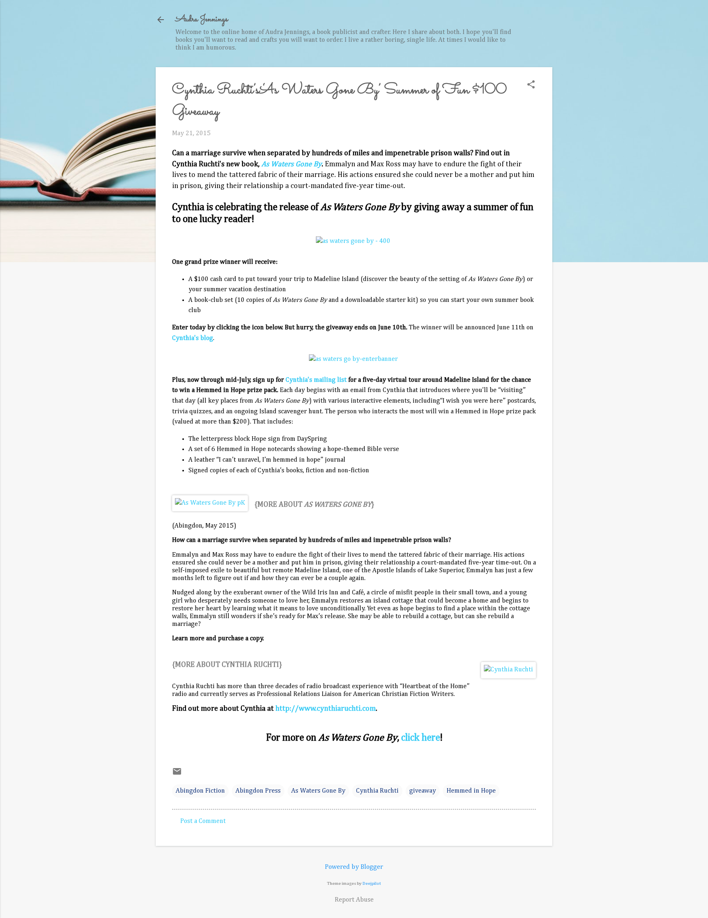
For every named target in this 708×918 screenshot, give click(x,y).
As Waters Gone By (318, 791)
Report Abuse (354, 900)
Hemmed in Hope (471, 791)
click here (420, 738)
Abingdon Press (258, 791)
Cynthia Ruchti (377, 791)
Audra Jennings (201, 19)
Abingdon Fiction (200, 791)
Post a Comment (203, 821)
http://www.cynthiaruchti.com (325, 708)
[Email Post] (177, 774)
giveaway (422, 791)
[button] (531, 85)
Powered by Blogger (354, 867)
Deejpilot (372, 883)
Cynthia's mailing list (316, 380)
